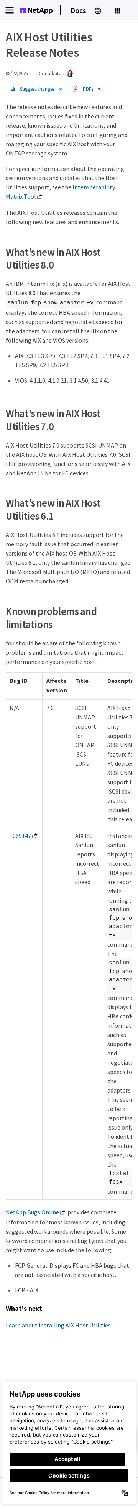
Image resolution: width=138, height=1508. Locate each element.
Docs (78, 10)
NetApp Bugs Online (32, 1212)
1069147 (20, 835)
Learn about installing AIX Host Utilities (58, 1325)
